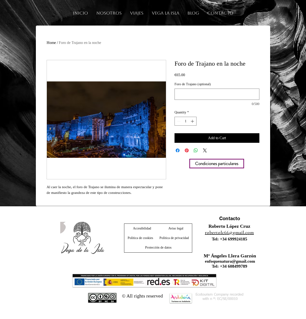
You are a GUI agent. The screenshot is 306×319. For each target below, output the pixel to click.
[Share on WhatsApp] (196, 150)
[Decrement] (178, 121)
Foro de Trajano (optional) (193, 84)
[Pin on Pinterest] (187, 150)
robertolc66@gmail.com (229, 232)
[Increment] (193, 121)
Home (51, 43)
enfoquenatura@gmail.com (230, 261)
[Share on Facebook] (177, 150)
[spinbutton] (185, 121)
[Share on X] (205, 150)
